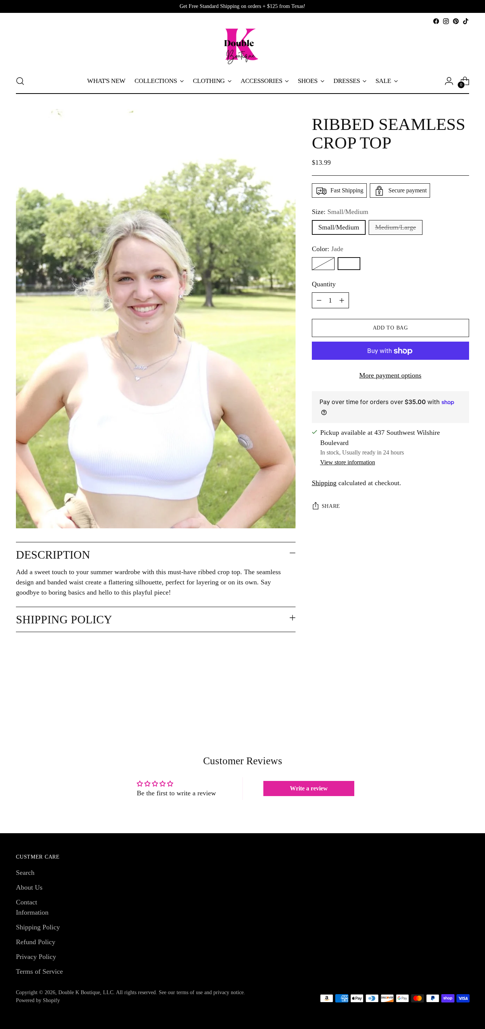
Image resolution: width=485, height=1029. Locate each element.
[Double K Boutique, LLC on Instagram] (446, 21)
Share (331, 506)
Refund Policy (35, 942)
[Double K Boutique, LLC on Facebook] (436, 21)
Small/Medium (338, 227)
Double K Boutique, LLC (85, 992)
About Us (29, 887)
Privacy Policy (36, 956)
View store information (347, 462)
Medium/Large (395, 227)
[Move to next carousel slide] (462, 703)
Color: (327, 249)
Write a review (309, 788)
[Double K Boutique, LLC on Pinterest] (455, 21)
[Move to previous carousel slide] (445, 704)
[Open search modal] (20, 81)
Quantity (324, 284)
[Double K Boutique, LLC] (242, 47)
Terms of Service (39, 971)
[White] (323, 264)
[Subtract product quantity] (319, 300)
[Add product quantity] (342, 300)
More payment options (390, 375)
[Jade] (349, 264)
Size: (340, 212)
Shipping (324, 483)
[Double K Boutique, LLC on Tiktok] (465, 21)
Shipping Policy (38, 927)
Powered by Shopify (38, 1000)
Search (25, 872)
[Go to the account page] (449, 81)
